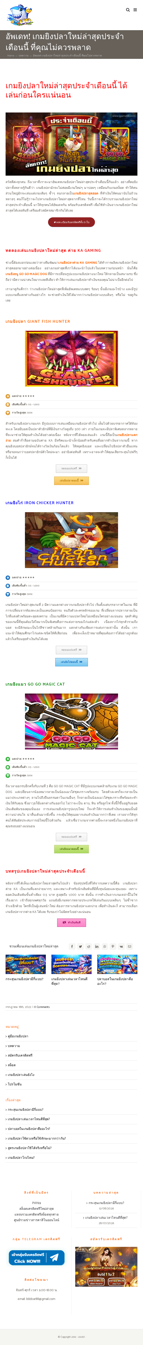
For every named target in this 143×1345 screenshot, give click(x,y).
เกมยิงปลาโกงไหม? (21, 1157)
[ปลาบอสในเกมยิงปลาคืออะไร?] (117, 964)
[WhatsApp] (105, 946)
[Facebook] (72, 946)
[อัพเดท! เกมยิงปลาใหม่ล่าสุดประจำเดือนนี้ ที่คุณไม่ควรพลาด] (71, 114)
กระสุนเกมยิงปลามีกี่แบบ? (24, 979)
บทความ (14, 1046)
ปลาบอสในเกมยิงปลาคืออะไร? (29, 1129)
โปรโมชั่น (15, 1084)
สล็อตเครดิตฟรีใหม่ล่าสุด (36, 1208)
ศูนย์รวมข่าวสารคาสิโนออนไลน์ (36, 1220)
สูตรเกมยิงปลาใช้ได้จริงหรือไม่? (30, 1148)
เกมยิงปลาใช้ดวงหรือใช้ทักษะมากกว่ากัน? (37, 1138)
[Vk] (121, 946)
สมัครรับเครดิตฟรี (20, 1055)
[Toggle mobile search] (128, 10)
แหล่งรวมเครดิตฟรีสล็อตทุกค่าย (37, 1214)
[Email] (129, 946)
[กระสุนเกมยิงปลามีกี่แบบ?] (26, 964)
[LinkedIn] (97, 946)
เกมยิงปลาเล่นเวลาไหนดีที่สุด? (29, 1119)
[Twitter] (80, 946)
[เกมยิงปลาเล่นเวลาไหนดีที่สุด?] (71, 964)
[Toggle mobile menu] (135, 10)
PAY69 (36, 1203)
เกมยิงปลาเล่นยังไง (21, 1075)
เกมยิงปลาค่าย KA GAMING (77, 262)
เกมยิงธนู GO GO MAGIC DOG (26, 274)
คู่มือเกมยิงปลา (18, 1036)
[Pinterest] (113, 946)
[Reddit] (89, 946)
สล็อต (12, 1065)
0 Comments (42, 1007)
